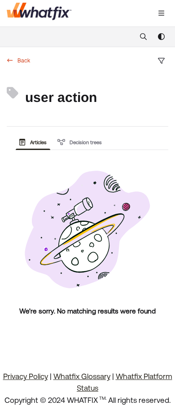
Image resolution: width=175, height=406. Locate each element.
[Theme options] (161, 37)
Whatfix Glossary (81, 376)
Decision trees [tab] (85, 142)
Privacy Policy (25, 376)
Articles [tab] (38, 142)
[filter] (161, 61)
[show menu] (161, 13)
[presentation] (35, 142)
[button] (145, 384)
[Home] (39, 13)
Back (23, 60)
